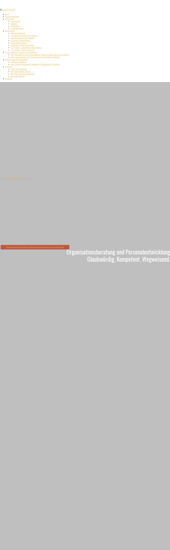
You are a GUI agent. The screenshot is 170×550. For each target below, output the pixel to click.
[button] (16, 177)
